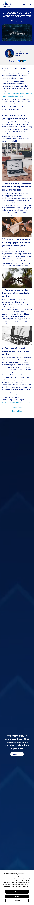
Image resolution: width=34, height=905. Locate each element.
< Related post (17, 407)
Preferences (17, 900)
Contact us (17, 754)
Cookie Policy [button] (14, 884)
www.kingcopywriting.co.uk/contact (16, 402)
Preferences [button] (25, 886)
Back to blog (17, 411)
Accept (17, 891)
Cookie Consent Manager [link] (9, 873)
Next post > (17, 415)
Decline (17, 896)
